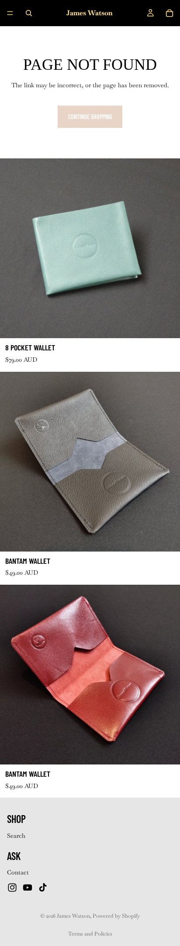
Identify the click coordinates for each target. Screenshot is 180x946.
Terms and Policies (90, 933)
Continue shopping (90, 116)
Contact (18, 873)
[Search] (28, 13)
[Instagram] (12, 887)
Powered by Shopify (116, 915)
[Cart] (169, 13)
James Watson (73, 915)
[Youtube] (27, 887)
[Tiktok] (43, 887)
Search (16, 836)
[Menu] (10, 13)
